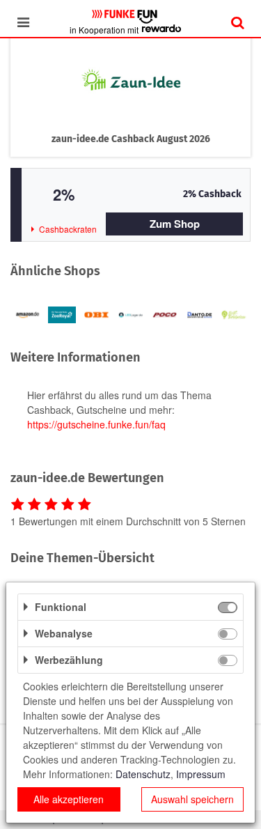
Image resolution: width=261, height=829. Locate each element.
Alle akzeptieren (68, 799)
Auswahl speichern (192, 799)
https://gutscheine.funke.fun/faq (96, 424)
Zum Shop (175, 223)
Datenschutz (143, 774)
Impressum (201, 774)
